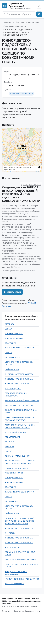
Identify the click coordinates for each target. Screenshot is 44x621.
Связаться (6, 611)
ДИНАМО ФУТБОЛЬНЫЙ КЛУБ (18, 456)
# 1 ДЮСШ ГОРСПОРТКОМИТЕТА (19, 374)
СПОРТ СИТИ (10, 343)
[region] (22, 150)
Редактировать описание (31, 185)
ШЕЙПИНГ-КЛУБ (12, 369)
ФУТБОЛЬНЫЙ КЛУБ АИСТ (16, 432)
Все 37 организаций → (14, 583)
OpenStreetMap (9, 169)
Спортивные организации (14, 26)
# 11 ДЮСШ (10, 533)
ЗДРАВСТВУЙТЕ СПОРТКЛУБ (16, 468)
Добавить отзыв (12, 292)
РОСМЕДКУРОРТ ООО (14, 333)
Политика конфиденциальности (26, 611)
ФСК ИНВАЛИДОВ (12, 357)
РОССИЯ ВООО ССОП (14, 338)
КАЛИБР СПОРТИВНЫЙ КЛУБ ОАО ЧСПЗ (22, 400)
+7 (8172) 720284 (16, 85)
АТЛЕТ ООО (10, 324)
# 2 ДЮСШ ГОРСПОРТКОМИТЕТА (19, 379)
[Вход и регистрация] (39, 5)
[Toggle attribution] (39, 167)
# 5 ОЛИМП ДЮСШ (13, 388)
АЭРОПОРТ (9, 446)
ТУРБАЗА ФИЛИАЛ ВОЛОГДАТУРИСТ (20, 348)
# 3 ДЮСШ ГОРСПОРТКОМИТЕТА (19, 383)
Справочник (7, 22)
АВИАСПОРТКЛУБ (12, 437)
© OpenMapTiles (20, 167)
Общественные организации (27, 22)
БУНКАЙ (8, 329)
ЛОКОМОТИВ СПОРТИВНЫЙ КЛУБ (19, 405)
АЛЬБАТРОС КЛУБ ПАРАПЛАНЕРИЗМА (20, 559)
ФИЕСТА (8, 352)
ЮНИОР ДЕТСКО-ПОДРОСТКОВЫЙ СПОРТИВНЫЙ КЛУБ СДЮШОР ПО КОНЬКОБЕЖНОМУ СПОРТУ (19, 521)
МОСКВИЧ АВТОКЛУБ (14, 473)
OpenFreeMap (9, 167)
